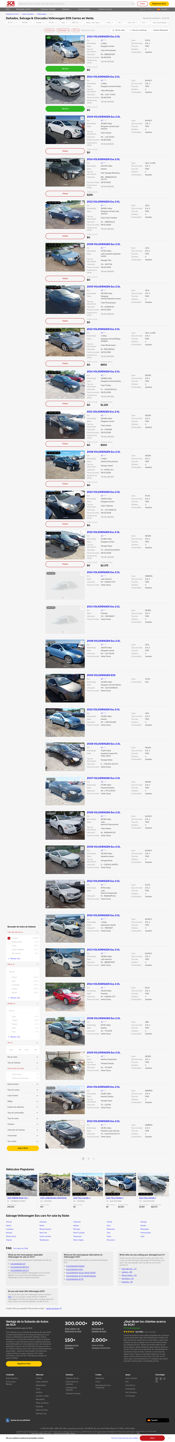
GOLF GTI (133, 23)
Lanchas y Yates (42, 1396)
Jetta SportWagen (160, 23)
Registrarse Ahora (159, 4)
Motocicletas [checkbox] (17, 942)
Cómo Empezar (84, 9)
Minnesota (111, 1229)
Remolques (40, 1399)
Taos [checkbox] (13, 1032)
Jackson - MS (127, 1272)
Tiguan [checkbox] (14, 1020)
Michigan (76, 1229)
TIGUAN (26, 23)
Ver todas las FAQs (20, 1248)
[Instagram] (156, 1378)
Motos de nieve (42, 1410)
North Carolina (79, 1233)
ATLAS (53, 23)
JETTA (12, 23)
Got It (152, 1438)
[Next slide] (106, 30)
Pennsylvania (145, 1233)
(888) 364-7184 (60, 1428)
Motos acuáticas (42, 1403)
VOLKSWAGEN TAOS (74, 1269)
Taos (64, 23)
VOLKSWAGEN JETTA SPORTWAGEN (81, 1276)
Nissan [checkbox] (14, 992)
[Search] (132, 3)
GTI (121, 23)
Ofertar (65, 151)
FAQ (126, 1382)
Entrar (142, 4)
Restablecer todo (88, 30)
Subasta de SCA (12, 14)
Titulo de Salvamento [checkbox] (20, 1078)
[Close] (169, 1438)
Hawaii (8, 1226)
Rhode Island (11, 1236)
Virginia (9, 1240)
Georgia (143, 1222)
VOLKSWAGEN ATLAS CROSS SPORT (81, 1273)
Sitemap (73, 1433)
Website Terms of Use (45, 1433)
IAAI (138, 1433)
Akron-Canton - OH (129, 1275)
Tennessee (77, 1236)
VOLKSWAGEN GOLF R (19, 1270)
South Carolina (45, 1236)
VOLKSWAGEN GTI (17, 1264)
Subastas (65, 9)
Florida (109, 1222)
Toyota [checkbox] (14, 977)
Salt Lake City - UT (129, 1269)
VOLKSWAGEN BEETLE (19, 1267)
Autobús (39, 1392)
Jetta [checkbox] (14, 1016)
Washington (44, 1240)
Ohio (108, 1233)
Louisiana (9, 1229)
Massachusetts (45, 1229)
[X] (164, 1379)
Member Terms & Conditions (62, 1433)
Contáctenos (130, 1389)
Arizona (9, 1222)
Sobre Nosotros (12, 1378)
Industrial (39, 1406)
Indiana (76, 1226)
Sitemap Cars (41, 1413)
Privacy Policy (34, 1433)
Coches (48, 30)
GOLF (110, 23)
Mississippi (144, 1229)
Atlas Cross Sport (94, 23)
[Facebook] (160, 1378)
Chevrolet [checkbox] (15, 985)
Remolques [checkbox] (16, 953)
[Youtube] (156, 1381)
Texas (109, 1236)
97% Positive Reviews (132, 1328)
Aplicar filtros (23, 1148)
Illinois (42, 1226)
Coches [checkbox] (15, 938)
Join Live (65, 69)
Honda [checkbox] (14, 989)
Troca (38, 1389)
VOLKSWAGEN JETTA (74, 1279)
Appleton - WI (127, 1282)
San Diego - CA (128, 1279)
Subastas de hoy (72, 1378)
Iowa (108, 1226)
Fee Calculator (131, 1392)
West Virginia (78, 1240)
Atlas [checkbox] (14, 1028)
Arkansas (43, 1222)
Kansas (143, 1226)
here (10, 1297)
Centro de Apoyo (52, 1308)
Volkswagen (41, 14)
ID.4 (145, 23)
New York (43, 1233)
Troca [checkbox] (14, 946)
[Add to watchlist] (82, 38)
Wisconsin (111, 1240)
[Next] (93, 1159)
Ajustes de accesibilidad (20, 1420)
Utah (142, 1236)
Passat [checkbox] (14, 1024)
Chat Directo (130, 1385)
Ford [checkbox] (13, 981)
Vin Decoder (130, 1396)
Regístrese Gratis (23, 1364)
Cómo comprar (131, 1378)
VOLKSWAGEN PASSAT (75, 1266)
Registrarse (99, 1378)
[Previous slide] (46, 30)
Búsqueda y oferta (23, 9)
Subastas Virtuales (48, 9)
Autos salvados (28, 14)
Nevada (9, 1233)
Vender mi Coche (105, 9)
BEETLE (77, 23)
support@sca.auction (75, 1428)
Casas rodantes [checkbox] (18, 949)
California (77, 1222)
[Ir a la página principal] (10, 3)
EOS (74, 30)
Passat (40, 23)
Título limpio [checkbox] (16, 1074)
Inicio (8, 9)
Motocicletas (41, 1385)
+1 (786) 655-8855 (46, 1428)
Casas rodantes (42, 1382)
